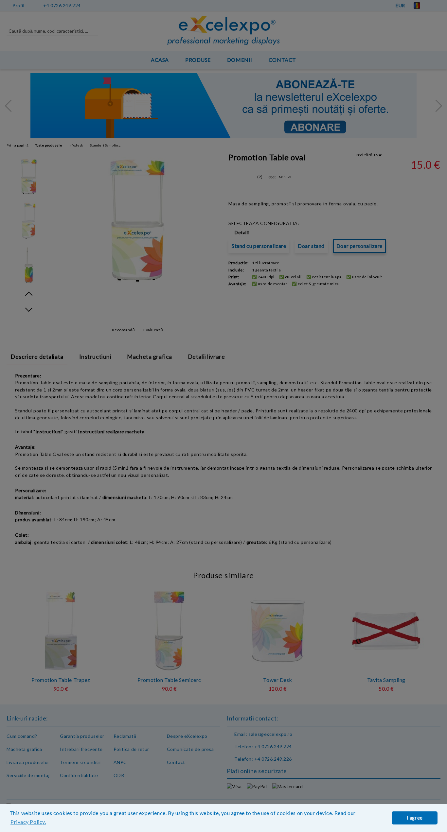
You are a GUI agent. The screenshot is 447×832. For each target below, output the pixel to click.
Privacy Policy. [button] (28, 822)
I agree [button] (415, 818)
